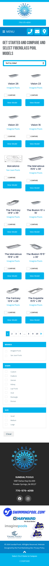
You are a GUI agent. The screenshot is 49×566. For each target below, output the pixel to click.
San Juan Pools (13, 170)
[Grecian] (9, 380)
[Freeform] (9, 376)
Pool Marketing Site (25, 548)
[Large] (9, 424)
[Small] (9, 416)
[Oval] (9, 392)
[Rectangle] (9, 397)
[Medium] (9, 420)
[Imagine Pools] (9, 350)
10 (37, 333)
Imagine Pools (13, 87)
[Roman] (9, 401)
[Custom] (9, 371)
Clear (9, 434)
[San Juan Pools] (9, 355)
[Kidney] (9, 384)
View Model (12, 102)
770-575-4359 (24, 490)
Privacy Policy (39, 548)
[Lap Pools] (9, 388)
